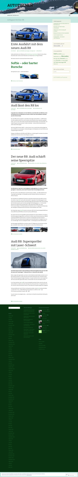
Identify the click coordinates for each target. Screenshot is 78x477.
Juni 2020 (10, 380)
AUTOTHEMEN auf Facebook (60, 77)
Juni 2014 (10, 465)
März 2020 (10, 383)
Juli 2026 (10, 317)
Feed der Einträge (42, 345)
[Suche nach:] (70, 15)
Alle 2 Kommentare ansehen (17, 234)
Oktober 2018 (11, 387)
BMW (60, 54)
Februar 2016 (11, 429)
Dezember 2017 (11, 397)
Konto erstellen (41, 341)
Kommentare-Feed (42, 347)
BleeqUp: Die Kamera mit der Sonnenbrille (61, 33)
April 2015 (10, 446)
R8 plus (13, 164)
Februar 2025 (11, 330)
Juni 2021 (10, 374)
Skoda (61, 60)
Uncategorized (32, 50)
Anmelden (40, 343)
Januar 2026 (11, 323)
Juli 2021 (10, 372)
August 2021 (11, 370)
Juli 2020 (10, 378)
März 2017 (10, 406)
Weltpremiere (56, 63)
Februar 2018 (11, 395)
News (26, 108)
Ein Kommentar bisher (16, 149)
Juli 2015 (10, 440)
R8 (41, 108)
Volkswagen (61, 62)
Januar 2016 (11, 431)
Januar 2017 (11, 410)
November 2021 (11, 365)
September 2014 (12, 459)
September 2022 (12, 359)
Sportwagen (27, 50)
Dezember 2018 (11, 385)
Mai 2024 (10, 338)
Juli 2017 (10, 402)
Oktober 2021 (11, 366)
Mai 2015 (10, 444)
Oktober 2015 (11, 435)
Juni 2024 (10, 336)
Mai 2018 (10, 391)
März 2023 (10, 355)
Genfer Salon (39, 163)
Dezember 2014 (11, 453)
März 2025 (10, 329)
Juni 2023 (10, 349)
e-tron (35, 163)
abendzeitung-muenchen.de (32, 54)
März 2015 (10, 448)
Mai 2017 (10, 404)
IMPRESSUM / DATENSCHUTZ (13, 15)
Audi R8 (38, 50)
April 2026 (10, 319)
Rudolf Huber (44, 309)
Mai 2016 (10, 423)
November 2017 (11, 399)
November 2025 (11, 325)
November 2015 (11, 433)
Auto (58, 54)
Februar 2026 (11, 321)
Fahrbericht (56, 56)
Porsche (58, 60)
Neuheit (62, 58)
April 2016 (10, 425)
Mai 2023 (10, 351)
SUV (55, 62)
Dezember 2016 (11, 412)
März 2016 (10, 427)
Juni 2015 (10, 442)
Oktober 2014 (11, 457)
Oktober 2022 (11, 357)
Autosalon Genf (37, 248)
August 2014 (11, 461)
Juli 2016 (10, 419)
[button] (24, 76)
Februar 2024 (11, 340)
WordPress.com (42, 349)
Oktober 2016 (11, 416)
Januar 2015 (11, 452)
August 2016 (11, 418)
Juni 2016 (10, 421)
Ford (59, 56)
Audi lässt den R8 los (25, 105)
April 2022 (10, 363)
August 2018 (11, 389)
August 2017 (11, 400)
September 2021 (12, 368)
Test (57, 62)
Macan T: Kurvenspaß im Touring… (46, 311)
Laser (16, 249)
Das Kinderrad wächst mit (28, 327)
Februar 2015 (11, 450)
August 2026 (11, 315)
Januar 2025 (11, 332)
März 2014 (10, 467)
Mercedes (65, 56)
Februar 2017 (11, 408)
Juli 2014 (10, 463)
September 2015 (12, 436)
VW (65, 62)
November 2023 (11, 342)
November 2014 (11, 455)
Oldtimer (66, 58)
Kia (60, 56)
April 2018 (10, 393)
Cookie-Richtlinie (29, 474)
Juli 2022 (10, 361)
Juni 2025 (10, 327)
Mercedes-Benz (57, 58)
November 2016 (11, 414)
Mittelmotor (38, 108)
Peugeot (55, 60)
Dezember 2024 (11, 334)
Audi (35, 108)
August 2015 (11, 438)
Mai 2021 (10, 376)
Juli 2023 (10, 347)
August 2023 (11, 346)
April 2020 (10, 382)
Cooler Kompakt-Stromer (58, 34)
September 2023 (12, 344)
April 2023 (10, 353)
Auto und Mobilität (21, 50)
